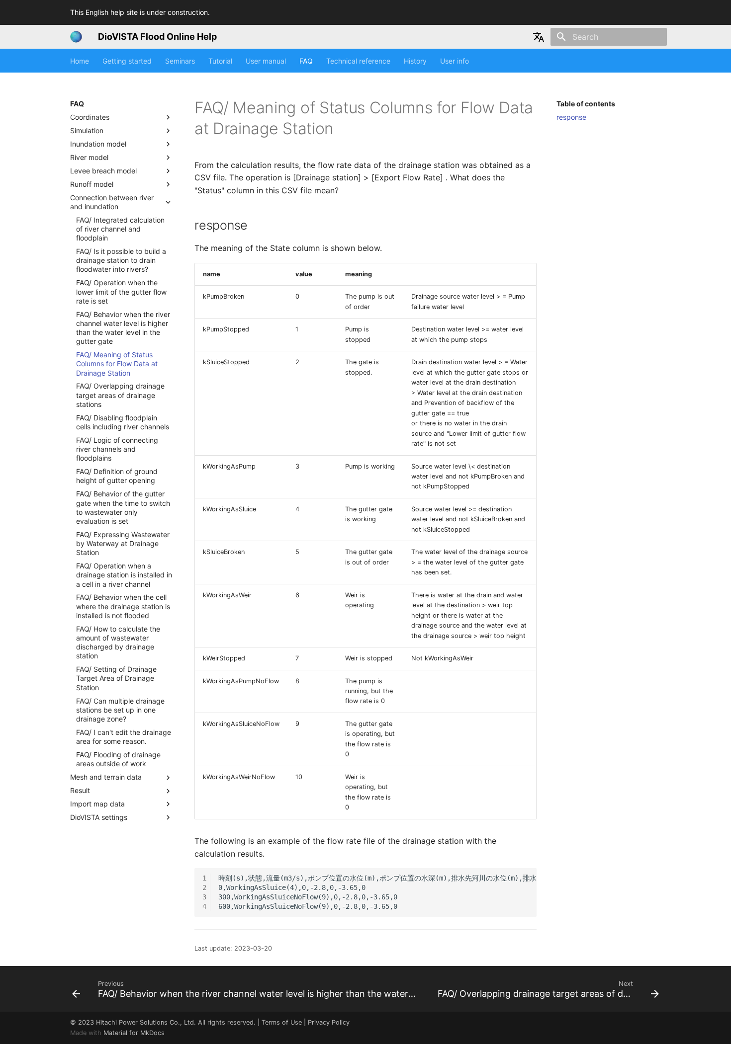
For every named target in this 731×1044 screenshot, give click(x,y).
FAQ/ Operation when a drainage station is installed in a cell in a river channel (124, 575)
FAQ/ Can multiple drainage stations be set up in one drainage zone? (120, 710)
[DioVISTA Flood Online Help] (76, 37)
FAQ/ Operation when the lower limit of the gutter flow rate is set (121, 292)
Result (80, 790)
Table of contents (585, 103)
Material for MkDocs (134, 1033)
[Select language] (538, 37)
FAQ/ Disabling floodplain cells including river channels (122, 422)
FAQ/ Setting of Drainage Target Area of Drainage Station (116, 678)
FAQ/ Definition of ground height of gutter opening (117, 476)
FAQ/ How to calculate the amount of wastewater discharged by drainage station (118, 642)
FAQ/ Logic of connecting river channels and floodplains (117, 449)
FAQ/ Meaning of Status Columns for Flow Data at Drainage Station (117, 364)
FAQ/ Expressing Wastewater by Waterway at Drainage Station (123, 543)
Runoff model (91, 184)
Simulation (86, 130)
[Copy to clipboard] (527, 878)
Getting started (127, 61)
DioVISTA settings (98, 817)
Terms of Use (282, 1022)
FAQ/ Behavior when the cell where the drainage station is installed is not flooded (123, 606)
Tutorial (220, 61)
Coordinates (89, 117)
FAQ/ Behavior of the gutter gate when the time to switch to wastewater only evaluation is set (123, 508)
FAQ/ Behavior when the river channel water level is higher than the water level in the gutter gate (123, 328)
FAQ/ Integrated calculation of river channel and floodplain (120, 229)
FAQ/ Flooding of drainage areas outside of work (118, 759)
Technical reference (358, 61)
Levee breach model (103, 170)
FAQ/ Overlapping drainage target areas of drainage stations (120, 395)
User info (454, 61)
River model (89, 157)
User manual (266, 61)
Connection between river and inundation (112, 202)
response (571, 117)
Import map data (97, 804)
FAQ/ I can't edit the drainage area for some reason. (123, 736)
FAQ (306, 61)
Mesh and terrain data (106, 777)
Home (79, 61)
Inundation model (98, 144)
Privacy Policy (329, 1022)
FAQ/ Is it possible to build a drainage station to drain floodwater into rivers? (121, 260)
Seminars (180, 61)
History (415, 61)
